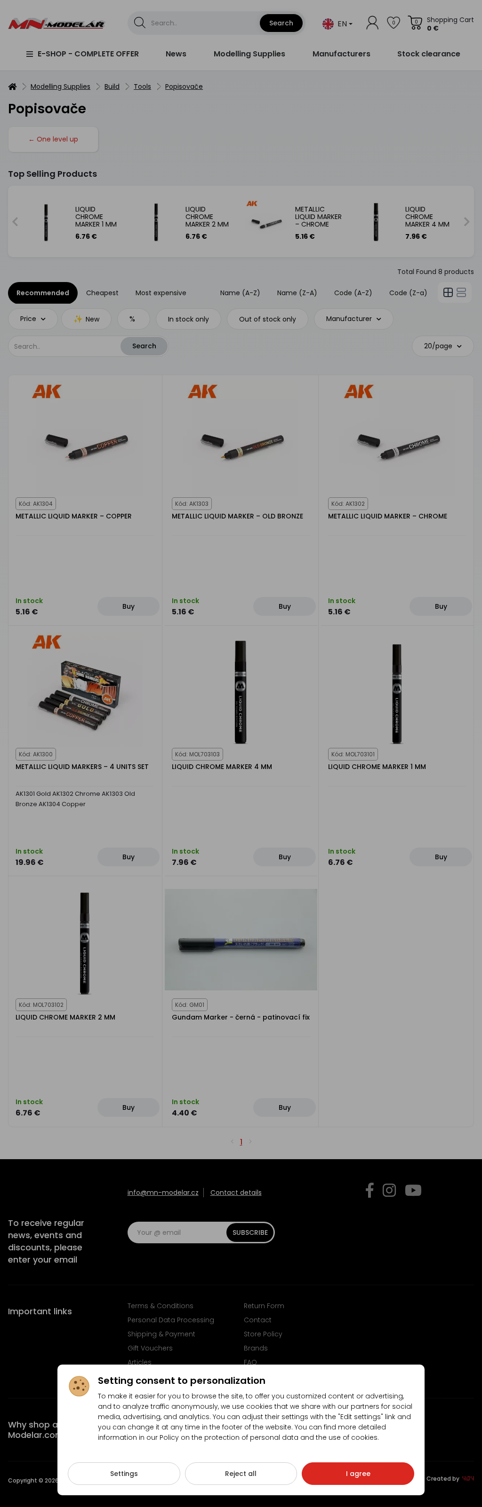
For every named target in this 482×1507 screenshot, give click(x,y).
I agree (358, 1473)
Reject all (241, 1473)
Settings (124, 1473)
